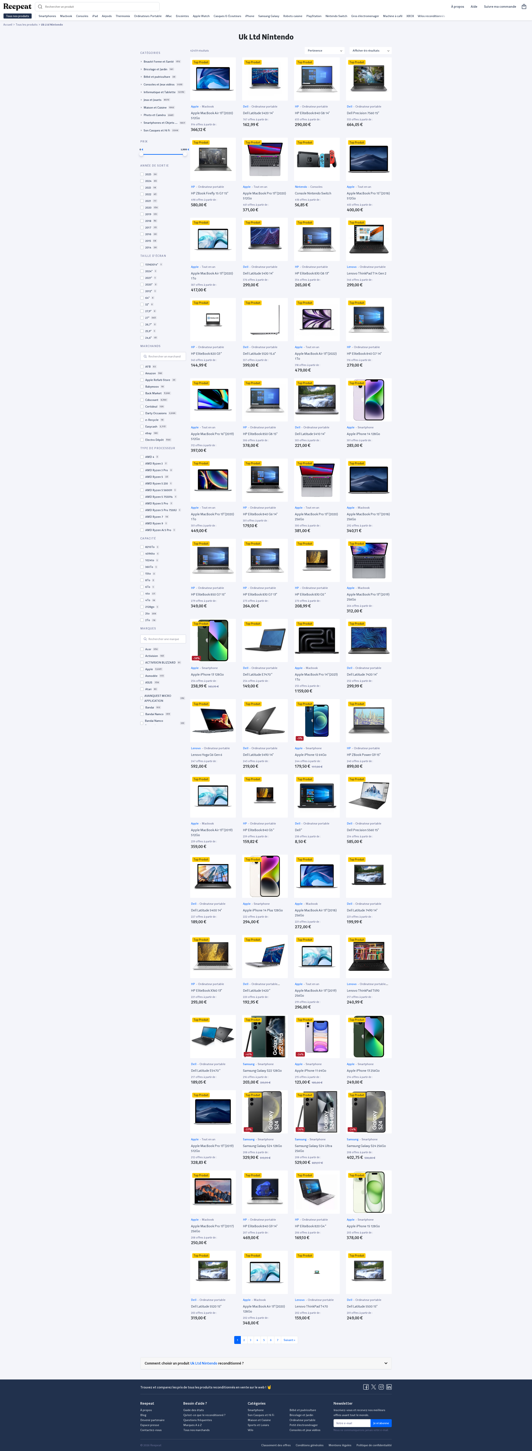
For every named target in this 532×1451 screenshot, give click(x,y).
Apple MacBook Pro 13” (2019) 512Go (212, 1148)
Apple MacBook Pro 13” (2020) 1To (212, 516)
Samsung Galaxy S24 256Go (366, 1146)
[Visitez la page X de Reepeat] (374, 1388)
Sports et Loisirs (258, 1425)
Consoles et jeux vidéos (304, 1430)
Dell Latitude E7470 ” (257, 674)
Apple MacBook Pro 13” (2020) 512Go (264, 195)
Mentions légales (340, 1445)
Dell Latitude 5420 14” (258, 113)
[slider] (141, 154)
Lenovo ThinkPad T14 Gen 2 (366, 273)
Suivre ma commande (500, 7)
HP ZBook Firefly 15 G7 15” (209, 193)
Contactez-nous (151, 1430)
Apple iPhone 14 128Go (363, 434)
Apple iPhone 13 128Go (207, 674)
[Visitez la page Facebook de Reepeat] (366, 1388)
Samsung (249, 1064)
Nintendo (301, 186)
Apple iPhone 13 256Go (363, 1071)
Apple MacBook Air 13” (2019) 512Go (212, 832)
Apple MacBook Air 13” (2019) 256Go (315, 993)
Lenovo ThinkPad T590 (363, 990)
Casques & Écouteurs (227, 16)
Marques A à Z (192, 1425)
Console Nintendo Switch (313, 193)
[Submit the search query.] (145, 356)
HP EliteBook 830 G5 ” (310, 594)
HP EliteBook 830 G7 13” (260, 594)
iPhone (249, 16)
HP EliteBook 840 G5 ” (258, 830)
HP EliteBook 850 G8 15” (260, 434)
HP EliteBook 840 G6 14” (260, 514)
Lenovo (352, 266)
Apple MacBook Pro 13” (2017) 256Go (212, 1228)
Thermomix (123, 16)
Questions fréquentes (197, 1420)
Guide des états (193, 1410)
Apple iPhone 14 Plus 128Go (263, 910)
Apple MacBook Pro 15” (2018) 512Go (368, 195)
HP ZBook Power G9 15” (364, 755)
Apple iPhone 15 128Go (363, 1226)
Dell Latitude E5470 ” (205, 1071)
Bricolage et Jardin (301, 1415)
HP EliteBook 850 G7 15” (208, 594)
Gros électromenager (365, 16)
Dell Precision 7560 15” (363, 113)
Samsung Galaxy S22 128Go (262, 1071)
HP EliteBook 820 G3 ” (206, 354)
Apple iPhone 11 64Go (310, 1071)
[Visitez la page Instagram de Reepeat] (382, 1388)
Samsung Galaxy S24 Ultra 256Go (313, 1148)
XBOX (410, 16)
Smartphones (47, 16)
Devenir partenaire (152, 1420)
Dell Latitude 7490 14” (362, 910)
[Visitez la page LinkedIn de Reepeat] (389, 1388)
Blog (143, 1415)
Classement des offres (276, 1445)
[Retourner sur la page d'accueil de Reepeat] (17, 7)
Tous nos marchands (196, 1430)
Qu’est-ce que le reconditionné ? (204, 1415)
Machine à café (393, 16)
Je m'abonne (381, 1423)
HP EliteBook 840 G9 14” (260, 1226)
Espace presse (149, 1425)
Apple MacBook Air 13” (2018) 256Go (316, 912)
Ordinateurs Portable (148, 16)
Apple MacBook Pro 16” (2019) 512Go (212, 436)
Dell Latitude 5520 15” (206, 1306)
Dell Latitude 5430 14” (258, 273)
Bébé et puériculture (302, 1410)
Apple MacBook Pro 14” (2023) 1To (316, 676)
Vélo (250, 1430)
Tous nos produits (17, 16)
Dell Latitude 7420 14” (362, 674)
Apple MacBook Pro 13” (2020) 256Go (316, 516)
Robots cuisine (292, 16)
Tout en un (260, 186)
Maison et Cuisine (259, 1420)
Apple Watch (201, 16)
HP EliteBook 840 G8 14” (312, 113)
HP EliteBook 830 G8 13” (312, 273)
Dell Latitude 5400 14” (206, 910)
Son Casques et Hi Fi (261, 1415)
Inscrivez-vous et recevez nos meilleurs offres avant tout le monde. (359, 1412)
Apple (195, 106)
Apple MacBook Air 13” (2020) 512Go (212, 115)
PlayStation (313, 16)
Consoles (82, 16)
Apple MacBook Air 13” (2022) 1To (316, 356)
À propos (457, 7)
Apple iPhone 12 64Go (310, 755)
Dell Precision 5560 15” (363, 830)
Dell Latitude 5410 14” (310, 434)
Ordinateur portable (264, 106)
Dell (246, 106)
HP (297, 106)
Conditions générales (310, 1445)
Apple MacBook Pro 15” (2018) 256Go (368, 516)
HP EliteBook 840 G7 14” (364, 354)
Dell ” (298, 830)
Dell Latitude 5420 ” (256, 990)
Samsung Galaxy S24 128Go (262, 1146)
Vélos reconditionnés (431, 16)
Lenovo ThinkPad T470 (311, 1306)
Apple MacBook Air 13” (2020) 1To (212, 275)
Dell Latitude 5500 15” (362, 1306)
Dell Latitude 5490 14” (258, 755)
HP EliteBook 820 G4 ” (310, 1226)
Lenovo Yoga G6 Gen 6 (206, 755)
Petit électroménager (303, 1425)
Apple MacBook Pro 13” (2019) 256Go (368, 596)
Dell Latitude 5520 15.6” (259, 354)
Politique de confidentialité (374, 1445)
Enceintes (182, 16)
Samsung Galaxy (268, 16)
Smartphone (366, 427)
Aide (474, 7)
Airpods (107, 16)
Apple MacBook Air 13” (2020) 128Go (264, 1308)
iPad (95, 16)
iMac (169, 16)
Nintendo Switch (336, 16)
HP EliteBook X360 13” (206, 990)
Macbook (66, 16)
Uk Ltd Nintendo (203, 1363)
